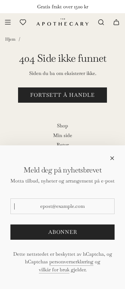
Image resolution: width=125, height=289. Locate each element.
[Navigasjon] (7, 22)
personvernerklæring (71, 261)
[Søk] (101, 22)
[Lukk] (112, 158)
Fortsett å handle (62, 95)
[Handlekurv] (116, 22)
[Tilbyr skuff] (23, 22)
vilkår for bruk (54, 269)
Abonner (62, 232)
